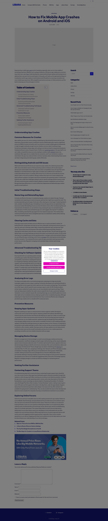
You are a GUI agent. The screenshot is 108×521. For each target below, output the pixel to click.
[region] (54, 260)
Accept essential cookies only (54, 267)
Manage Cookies (54, 270)
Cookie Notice (54, 260)
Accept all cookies (54, 263)
